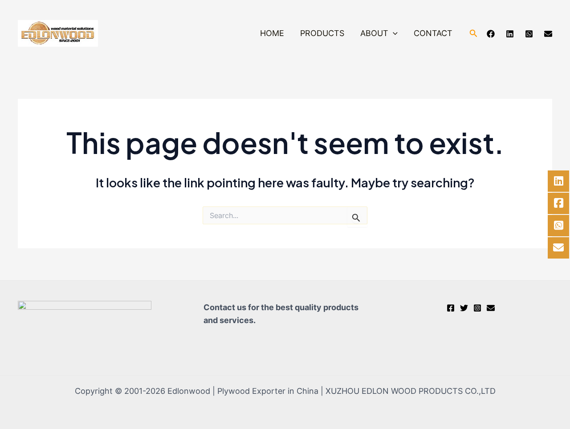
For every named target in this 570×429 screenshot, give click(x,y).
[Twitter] (464, 308)
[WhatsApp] (529, 34)
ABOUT (374, 33)
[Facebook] (491, 34)
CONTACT (433, 33)
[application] (393, 33)
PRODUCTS (322, 33)
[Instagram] (477, 308)
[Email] (548, 34)
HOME (272, 33)
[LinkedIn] (510, 34)
